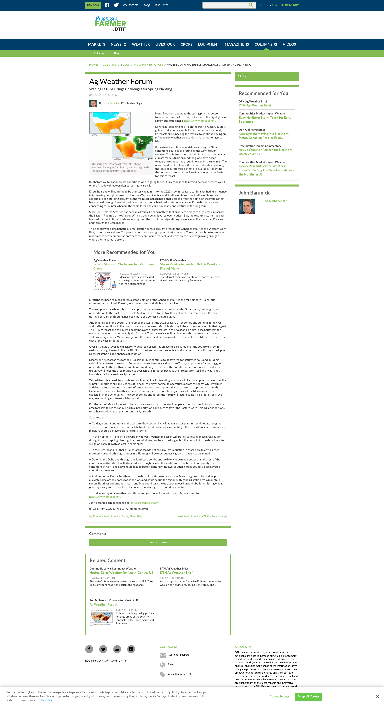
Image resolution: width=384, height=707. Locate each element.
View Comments (158, 543)
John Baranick (111, 103)
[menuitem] (96, 44)
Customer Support (178, 654)
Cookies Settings (279, 696)
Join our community (285, 5)
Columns (99, 53)
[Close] (377, 696)
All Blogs (243, 76)
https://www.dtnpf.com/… (200, 120)
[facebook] (89, 649)
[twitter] (103, 649)
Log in (264, 5)
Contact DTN (131, 5)
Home (93, 64)
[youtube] (117, 649)
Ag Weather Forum (148, 64)
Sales (171, 664)
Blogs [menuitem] (117, 53)
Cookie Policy (44, 700)
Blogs (125, 64)
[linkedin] (131, 649)
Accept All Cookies (308, 696)
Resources (161, 5)
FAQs (147, 5)
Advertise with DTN (179, 674)
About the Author (276, 201)
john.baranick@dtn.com (144, 502)
